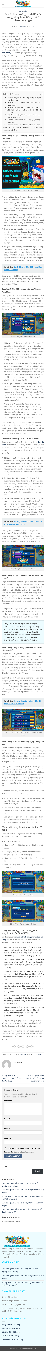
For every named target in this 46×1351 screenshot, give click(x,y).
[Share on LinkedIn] (32, 1046)
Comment (8, 1100)
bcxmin (31, 26)
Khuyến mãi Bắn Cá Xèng (12, 1339)
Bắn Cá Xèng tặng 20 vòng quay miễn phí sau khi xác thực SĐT (24, 116)
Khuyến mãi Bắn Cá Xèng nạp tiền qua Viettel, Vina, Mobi (24, 104)
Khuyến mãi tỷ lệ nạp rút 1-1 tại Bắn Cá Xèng (23, 107)
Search (4, 1167)
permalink (39, 1054)
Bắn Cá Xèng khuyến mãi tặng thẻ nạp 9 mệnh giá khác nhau (24, 99)
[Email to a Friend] (25, 1046)
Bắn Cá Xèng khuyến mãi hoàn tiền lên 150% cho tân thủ (25, 111)
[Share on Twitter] (21, 1046)
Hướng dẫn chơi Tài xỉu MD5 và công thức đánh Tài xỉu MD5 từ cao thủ (22, 1283)
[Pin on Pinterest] (29, 1046)
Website (7, 1138)
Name (7, 1119)
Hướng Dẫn (23, 11)
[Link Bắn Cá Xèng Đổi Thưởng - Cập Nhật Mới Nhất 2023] (23, 3)
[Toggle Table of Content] (39, 94)
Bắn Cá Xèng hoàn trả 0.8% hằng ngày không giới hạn (24, 121)
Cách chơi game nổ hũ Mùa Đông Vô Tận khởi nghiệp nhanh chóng (20, 1270)
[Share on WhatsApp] (13, 1046)
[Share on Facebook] (17, 1046)
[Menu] (3, 3)
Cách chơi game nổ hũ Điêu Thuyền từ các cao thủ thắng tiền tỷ (35, 1078)
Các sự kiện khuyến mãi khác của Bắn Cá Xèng (22, 125)
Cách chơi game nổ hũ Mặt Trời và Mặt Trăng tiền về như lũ (23, 1277)
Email (7, 1129)
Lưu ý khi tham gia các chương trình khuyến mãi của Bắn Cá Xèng (23, 128)
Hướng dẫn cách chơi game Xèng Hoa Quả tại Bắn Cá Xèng (11, 1078)
